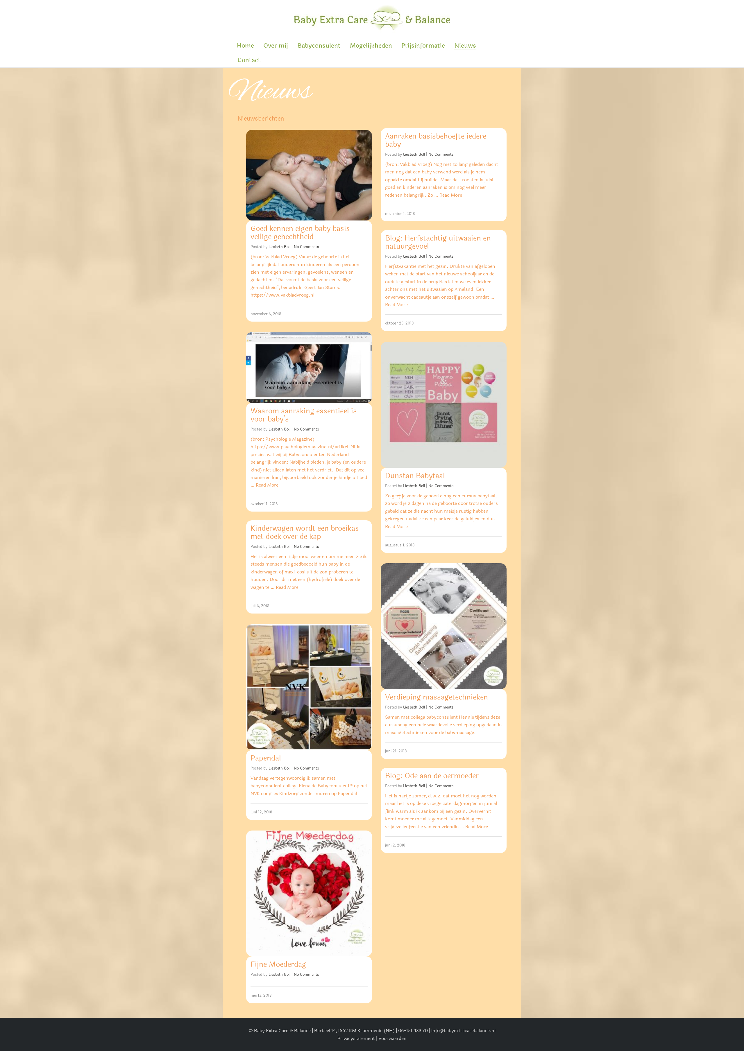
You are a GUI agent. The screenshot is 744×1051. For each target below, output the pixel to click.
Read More (450, 195)
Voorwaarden (392, 1038)
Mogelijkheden (371, 45)
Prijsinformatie (423, 45)
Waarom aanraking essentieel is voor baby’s (304, 415)
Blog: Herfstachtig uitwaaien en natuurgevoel (438, 242)
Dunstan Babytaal (415, 475)
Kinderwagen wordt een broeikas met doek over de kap (305, 532)
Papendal (266, 758)
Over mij (275, 45)
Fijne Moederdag (278, 964)
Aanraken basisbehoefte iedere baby (435, 140)
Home (245, 45)
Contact (249, 60)
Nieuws (465, 45)
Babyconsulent (319, 45)
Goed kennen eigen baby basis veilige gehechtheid (300, 232)
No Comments (306, 247)
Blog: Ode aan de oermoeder (432, 775)
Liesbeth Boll (279, 247)
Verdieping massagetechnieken (436, 697)
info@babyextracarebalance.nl (463, 1030)
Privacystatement (356, 1038)
